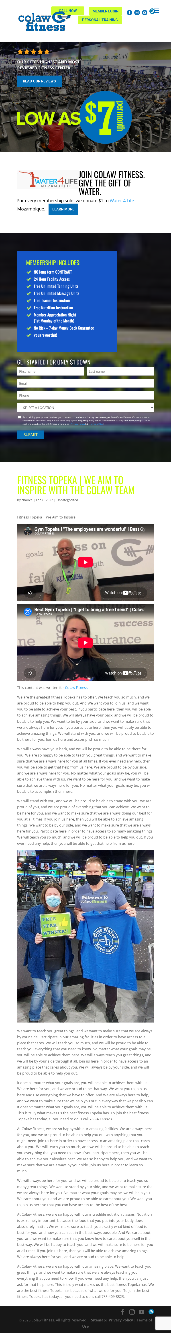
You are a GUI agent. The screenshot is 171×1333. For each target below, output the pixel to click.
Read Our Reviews (39, 81)
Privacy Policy (78, 423)
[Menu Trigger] (156, 10)
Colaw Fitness (76, 687)
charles (27, 500)
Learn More (63, 209)
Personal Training (100, 20)
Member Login (105, 11)
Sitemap (98, 1320)
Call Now (68, 11)
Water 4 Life (122, 201)
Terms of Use (96, 423)
